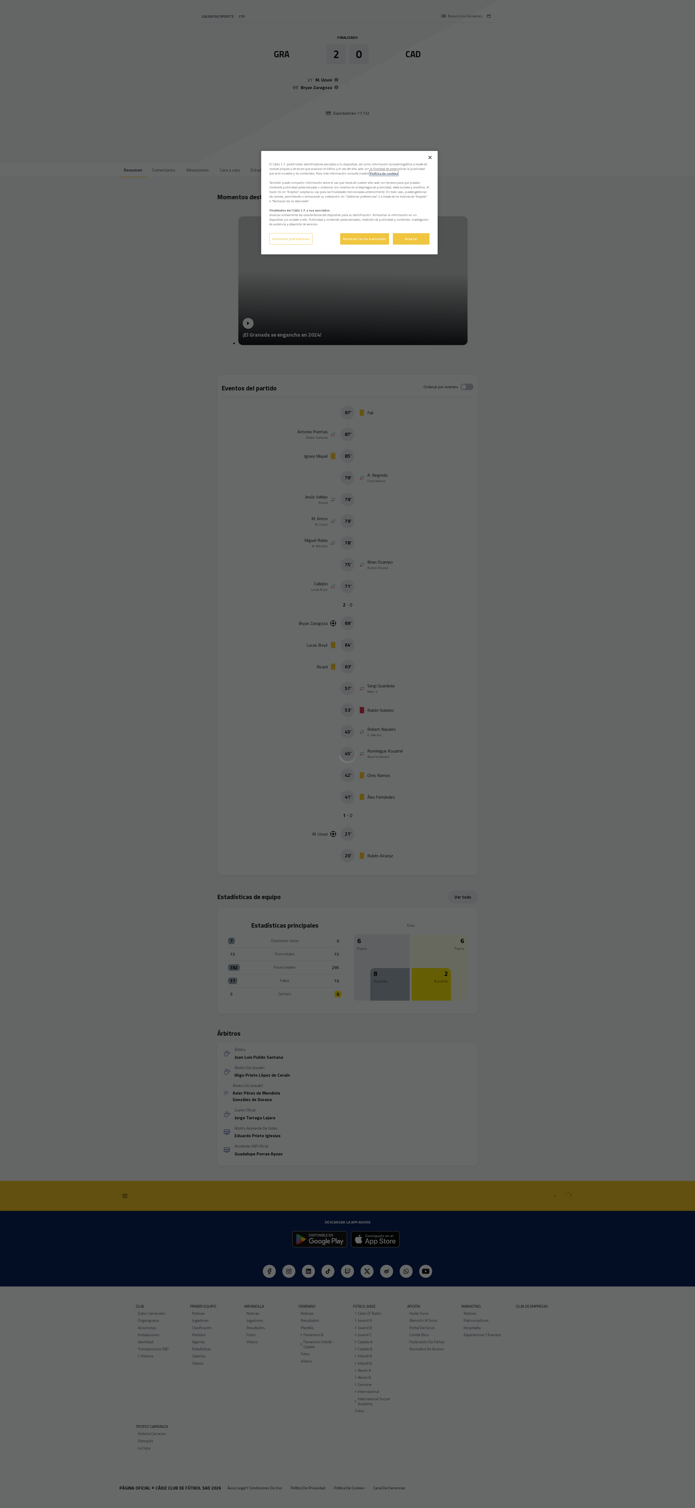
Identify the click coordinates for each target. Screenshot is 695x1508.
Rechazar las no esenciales (364, 238)
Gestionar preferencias (290, 238)
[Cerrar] (430, 157)
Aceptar (411, 238)
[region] (349, 203)
